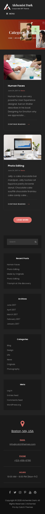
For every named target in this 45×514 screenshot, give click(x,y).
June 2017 (11, 305)
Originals (11, 364)
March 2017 (12, 314)
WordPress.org (14, 404)
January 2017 (13, 323)
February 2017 (13, 319)
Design (10, 350)
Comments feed (14, 400)
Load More (22, 219)
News (23, 90)
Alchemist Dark (22, 5)
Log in (9, 390)
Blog (9, 345)
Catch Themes (26, 507)
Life (8, 354)
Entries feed (12, 395)
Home (10, 38)
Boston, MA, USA (22, 431)
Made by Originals (15, 274)
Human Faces (16, 85)
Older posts (22, 233)
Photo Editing (16, 165)
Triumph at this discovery (19, 283)
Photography (13, 369)
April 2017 (11, 309)
